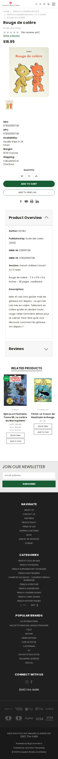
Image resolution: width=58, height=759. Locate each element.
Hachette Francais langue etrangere (29, 625)
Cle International (29, 621)
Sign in (22, 539)
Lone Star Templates (35, 747)
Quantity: (29, 169)
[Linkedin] (37, 201)
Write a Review (11, 35)
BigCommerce (35, 743)
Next (54, 396)
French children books (29, 592)
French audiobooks (29, 588)
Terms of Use (29, 526)
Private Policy (29, 522)
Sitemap (29, 543)
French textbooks (29, 565)
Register (34, 539)
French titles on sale (29, 560)
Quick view (15, 435)
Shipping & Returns (29, 530)
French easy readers (29, 573)
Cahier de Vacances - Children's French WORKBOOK (29, 579)
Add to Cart (15, 441)
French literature (29, 584)
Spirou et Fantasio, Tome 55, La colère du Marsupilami (15, 417)
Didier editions (29, 638)
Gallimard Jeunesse (29, 658)
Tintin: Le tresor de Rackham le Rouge (43, 415)
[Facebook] (20, 201)
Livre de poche (29, 642)
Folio (29, 629)
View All (29, 662)
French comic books (29, 596)
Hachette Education (29, 654)
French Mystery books (29, 601)
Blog (29, 535)
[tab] (29, 217)
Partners (29, 518)
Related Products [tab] (26, 368)
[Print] (31, 201)
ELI (29, 650)
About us (29, 510)
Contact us (29, 514)
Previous (4, 396)
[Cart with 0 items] (48, 4)
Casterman (29, 646)
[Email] (26, 201)
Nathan (29, 633)
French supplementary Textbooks (29, 569)
